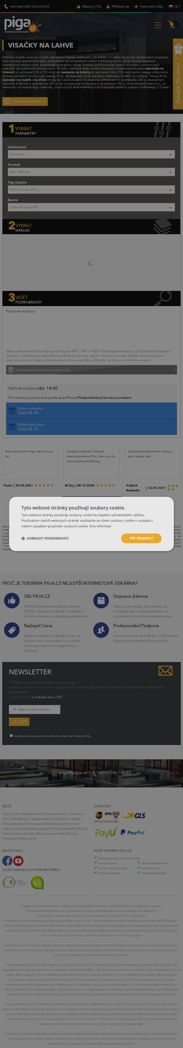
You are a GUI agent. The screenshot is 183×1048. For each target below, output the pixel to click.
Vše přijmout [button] (141, 538)
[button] (45, 538)
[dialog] (91, 524)
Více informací (100, 526)
